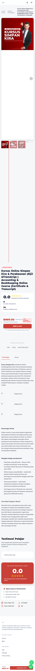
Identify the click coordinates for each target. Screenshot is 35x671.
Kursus (4, 638)
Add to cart (17, 326)
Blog (3, 641)
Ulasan (16, 357)
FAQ (3, 650)
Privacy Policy (6, 655)
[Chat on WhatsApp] (30, 667)
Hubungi (4, 653)
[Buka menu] (31, 2)
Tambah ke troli (21, 668)
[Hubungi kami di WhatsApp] (31, 662)
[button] (31, 78)
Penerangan (5, 357)
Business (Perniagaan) (11, 11)
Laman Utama (3, 11)
